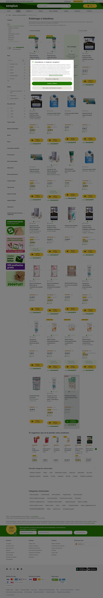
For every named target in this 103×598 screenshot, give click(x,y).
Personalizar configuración (52, 79)
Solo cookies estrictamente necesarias (52, 88)
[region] (52, 75)
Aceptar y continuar (52, 83)
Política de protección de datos (55, 75)
